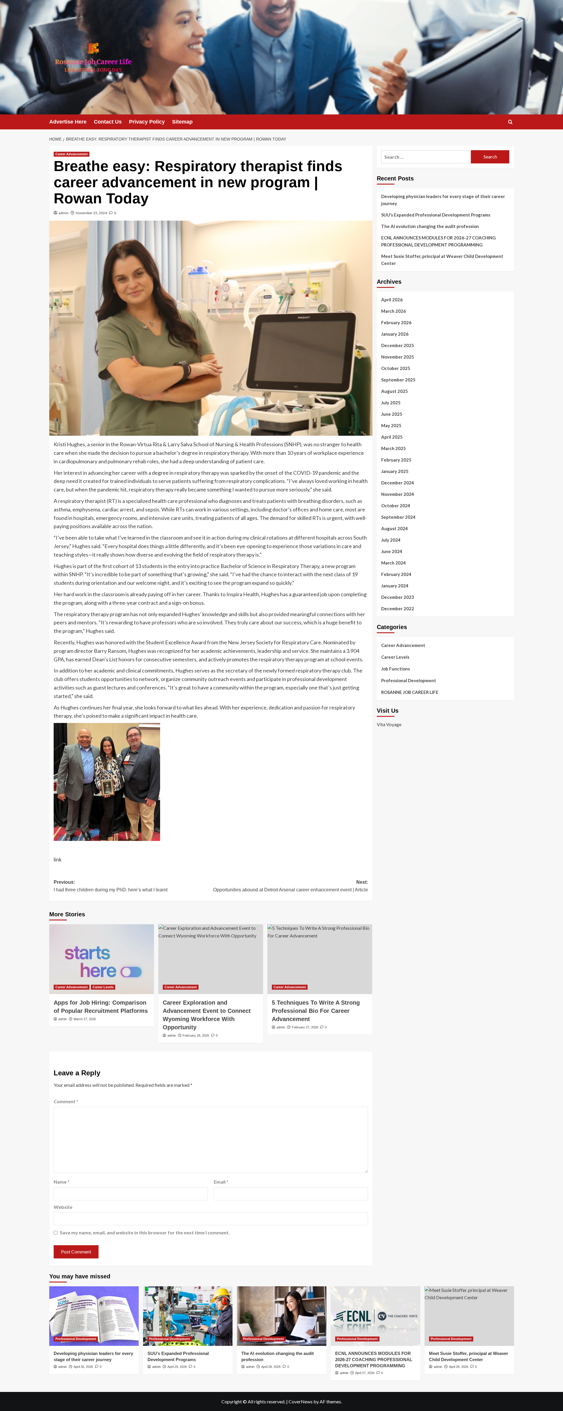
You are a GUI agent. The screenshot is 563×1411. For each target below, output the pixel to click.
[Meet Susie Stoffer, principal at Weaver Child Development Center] (469, 1316)
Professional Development (408, 680)
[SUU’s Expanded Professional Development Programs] (188, 1316)
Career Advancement (71, 154)
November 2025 (397, 356)
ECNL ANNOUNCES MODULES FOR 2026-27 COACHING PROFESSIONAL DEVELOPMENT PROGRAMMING (438, 241)
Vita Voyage (389, 724)
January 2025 (394, 471)
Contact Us (108, 122)
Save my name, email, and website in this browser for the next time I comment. (145, 1232)
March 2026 (393, 311)
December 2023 (397, 597)
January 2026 (394, 334)
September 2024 (398, 517)
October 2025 (395, 368)
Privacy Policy (147, 122)
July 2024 (391, 540)
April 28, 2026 (271, 1366)
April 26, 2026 (458, 1366)
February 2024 (396, 574)
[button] (510, 122)
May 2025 (391, 425)
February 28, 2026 (196, 1035)
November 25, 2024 (91, 213)
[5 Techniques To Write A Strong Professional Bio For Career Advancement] (319, 959)
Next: (290, 886)
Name (61, 1181)
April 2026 (392, 299)
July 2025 (391, 402)
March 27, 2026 (85, 1019)
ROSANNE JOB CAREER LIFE (409, 692)
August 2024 (394, 528)
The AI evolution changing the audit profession (430, 226)
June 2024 (391, 551)
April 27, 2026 (364, 1373)
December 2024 (397, 482)
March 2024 (393, 562)
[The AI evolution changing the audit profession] (281, 1316)
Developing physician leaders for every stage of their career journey (443, 200)
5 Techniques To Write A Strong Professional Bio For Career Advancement (316, 1010)
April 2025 (392, 437)
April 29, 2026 (177, 1366)
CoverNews (301, 1401)
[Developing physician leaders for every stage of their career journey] (94, 1316)
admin (64, 213)
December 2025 (397, 345)
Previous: (110, 886)
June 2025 (391, 414)
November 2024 (397, 494)
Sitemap (182, 122)
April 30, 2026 (83, 1366)
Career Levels (103, 987)
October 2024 (395, 505)
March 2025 (393, 448)
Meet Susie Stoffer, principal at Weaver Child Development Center (442, 260)
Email (221, 1181)
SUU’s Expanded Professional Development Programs (435, 214)
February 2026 (396, 322)
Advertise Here (68, 122)
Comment (66, 1101)
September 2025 (398, 379)
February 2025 (396, 459)
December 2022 (397, 608)
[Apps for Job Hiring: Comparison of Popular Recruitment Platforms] (101, 959)
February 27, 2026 (305, 1027)
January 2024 (394, 585)
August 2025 (394, 391)
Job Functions (395, 668)
